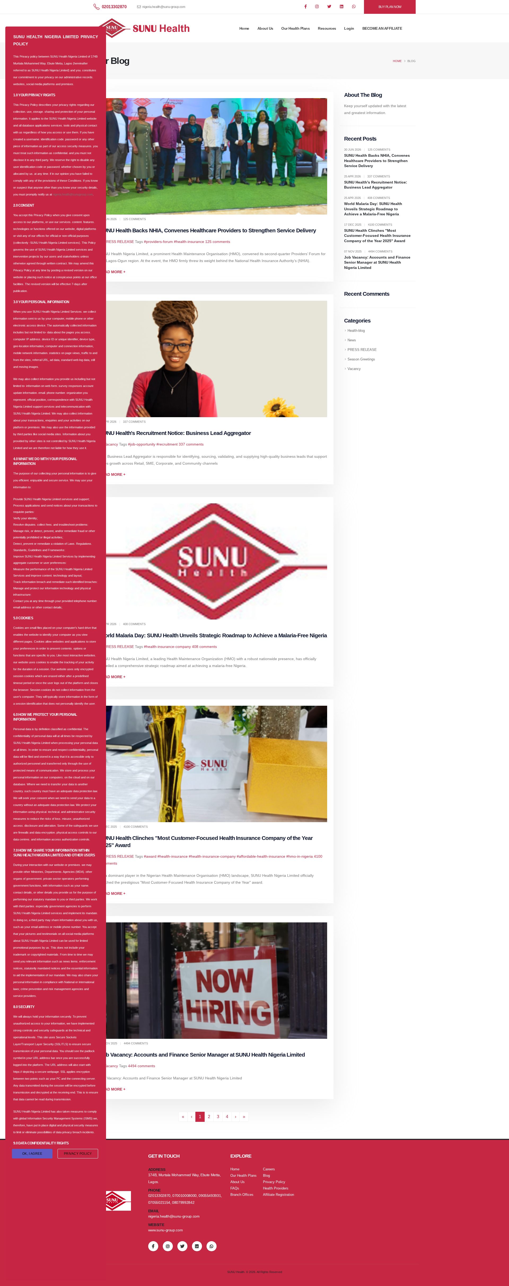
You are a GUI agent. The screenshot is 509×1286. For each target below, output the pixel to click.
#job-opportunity (141, 444)
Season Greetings (361, 359)
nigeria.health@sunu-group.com (163, 7)
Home (244, 28)
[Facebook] (306, 7)
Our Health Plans (295, 28)
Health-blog (356, 331)
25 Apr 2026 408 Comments (367, 197)
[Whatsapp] (354, 7)
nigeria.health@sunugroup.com (73, 194)
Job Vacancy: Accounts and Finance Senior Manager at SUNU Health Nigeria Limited (202, 1055)
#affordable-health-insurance (261, 856)
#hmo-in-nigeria (299, 856)
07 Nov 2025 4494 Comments (368, 251)
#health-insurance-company (167, 646)
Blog (266, 1176)
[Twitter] (329, 7)
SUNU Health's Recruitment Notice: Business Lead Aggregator (175, 433)
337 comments (191, 444)
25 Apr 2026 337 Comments (367, 176)
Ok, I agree (32, 1154)
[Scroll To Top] (499, 1280)
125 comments (217, 241)
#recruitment (167, 444)
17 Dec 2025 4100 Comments (368, 224)
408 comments (204, 646)
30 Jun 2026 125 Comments (367, 149)
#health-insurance (189, 241)
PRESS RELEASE (119, 241)
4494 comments (141, 1066)
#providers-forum (158, 241)
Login (349, 28)
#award (150, 856)
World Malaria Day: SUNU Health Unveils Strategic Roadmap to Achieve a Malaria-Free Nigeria (213, 635)
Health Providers (275, 1188)
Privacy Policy (274, 1182)
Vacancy (111, 444)
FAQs (234, 1188)
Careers (269, 1169)
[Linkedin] (342, 7)
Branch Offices (241, 1195)
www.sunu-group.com (165, 1230)
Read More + (112, 272)
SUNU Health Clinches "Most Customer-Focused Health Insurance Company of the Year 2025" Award (377, 235)
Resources (327, 28)
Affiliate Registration (278, 1195)
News (352, 340)
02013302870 (114, 7)
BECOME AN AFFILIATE (382, 28)
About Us (265, 28)
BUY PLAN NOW (390, 7)
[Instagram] (317, 7)
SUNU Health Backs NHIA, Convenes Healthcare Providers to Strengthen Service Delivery (208, 230)
